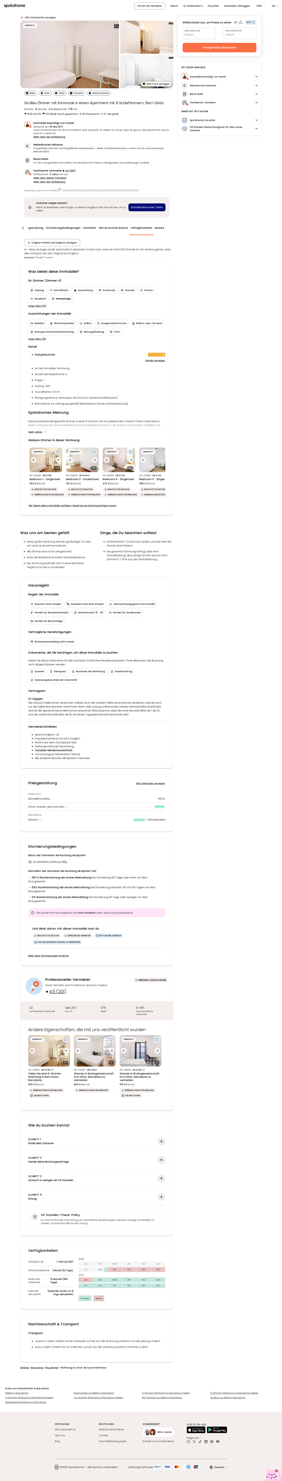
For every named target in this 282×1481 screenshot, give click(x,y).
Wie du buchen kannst (113, 228)
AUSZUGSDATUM (233, 30)
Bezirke (159, 228)
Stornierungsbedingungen (63, 228)
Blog (57, 1441)
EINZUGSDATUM (192, 30)
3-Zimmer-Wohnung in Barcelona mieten (234, 1393)
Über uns (60, 1435)
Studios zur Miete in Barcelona (227, 1397)
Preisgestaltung (32, 228)
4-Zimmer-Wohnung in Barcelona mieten (29, 1397)
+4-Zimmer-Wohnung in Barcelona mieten (98, 1397)
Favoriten (213, 6)
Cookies (103, 1435)
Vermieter (89, 228)
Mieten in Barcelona (16, 1393)
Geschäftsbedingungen (113, 1441)
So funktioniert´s (193, 6)
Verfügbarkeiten (141, 228)
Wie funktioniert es (65, 1429)
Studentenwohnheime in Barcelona (25, 1402)
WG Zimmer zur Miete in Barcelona (162, 1397)
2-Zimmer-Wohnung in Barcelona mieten (166, 1393)
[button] (261, 6)
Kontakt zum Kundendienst (158, 1441)
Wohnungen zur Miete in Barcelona (94, 1393)
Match (174, 6)
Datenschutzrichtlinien (111, 1429)
